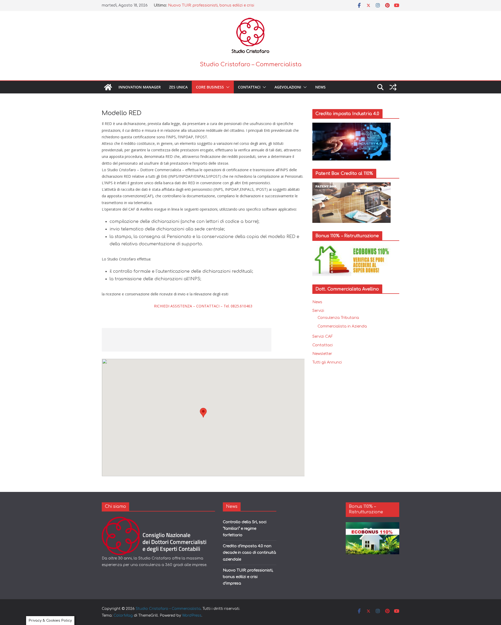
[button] (227, 87)
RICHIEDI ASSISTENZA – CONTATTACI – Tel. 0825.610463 (203, 305)
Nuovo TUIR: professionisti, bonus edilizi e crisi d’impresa (248, 576)
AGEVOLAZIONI (288, 87)
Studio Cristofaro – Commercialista (250, 64)
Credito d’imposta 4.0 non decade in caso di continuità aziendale (249, 552)
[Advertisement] (186, 340)
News (320, 87)
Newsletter (322, 354)
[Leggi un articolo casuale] (393, 87)
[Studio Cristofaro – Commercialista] (108, 87)
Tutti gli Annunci (327, 362)
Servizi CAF (322, 336)
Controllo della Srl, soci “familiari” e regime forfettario (244, 528)
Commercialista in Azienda (342, 326)
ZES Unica (178, 87)
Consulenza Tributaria (338, 318)
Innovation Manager (139, 87)
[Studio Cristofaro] (158, 520)
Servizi (318, 311)
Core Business (210, 87)
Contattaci (249, 87)
